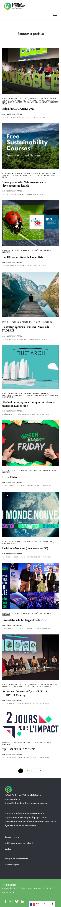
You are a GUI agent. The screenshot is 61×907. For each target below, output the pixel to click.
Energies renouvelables (42, 100)
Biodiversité (7, 174)
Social (5, 177)
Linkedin (22, 901)
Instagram (11, 901)
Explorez (54, 102)
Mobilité (6, 104)
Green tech (7, 397)
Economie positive (37, 99)
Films (13, 544)
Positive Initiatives (14, 114)
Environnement (42, 102)
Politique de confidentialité (16, 859)
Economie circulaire (18, 99)
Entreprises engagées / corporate (18, 102)
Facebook (5, 901)
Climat (5, 99)
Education (26, 100)
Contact (8, 849)
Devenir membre (12, 837)
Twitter (17, 901)
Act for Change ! (10, 471)
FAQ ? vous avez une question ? (19, 843)
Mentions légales (12, 865)
